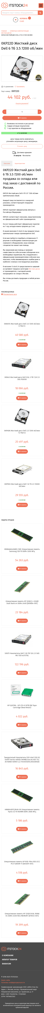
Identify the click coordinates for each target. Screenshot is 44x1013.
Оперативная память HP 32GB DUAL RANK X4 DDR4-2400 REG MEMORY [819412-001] (22, 915)
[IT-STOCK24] (11, 950)
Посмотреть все (10, 294)
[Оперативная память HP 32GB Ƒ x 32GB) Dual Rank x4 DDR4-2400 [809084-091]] (22, 587)
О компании (7, 955)
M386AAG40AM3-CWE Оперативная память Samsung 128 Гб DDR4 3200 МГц (22, 550)
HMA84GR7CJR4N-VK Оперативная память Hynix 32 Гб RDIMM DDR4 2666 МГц (22, 810)
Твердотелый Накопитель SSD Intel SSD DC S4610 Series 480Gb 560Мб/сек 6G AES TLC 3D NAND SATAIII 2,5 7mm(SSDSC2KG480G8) (22, 759)
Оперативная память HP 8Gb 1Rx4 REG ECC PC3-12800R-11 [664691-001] (22, 863)
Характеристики (20, 163)
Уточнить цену (22, 146)
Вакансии (6, 964)
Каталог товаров (9, 959)
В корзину (23, 118)
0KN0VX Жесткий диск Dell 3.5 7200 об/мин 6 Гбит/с (22, 325)
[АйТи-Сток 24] (14, 5)
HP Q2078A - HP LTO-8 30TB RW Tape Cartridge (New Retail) (22, 706)
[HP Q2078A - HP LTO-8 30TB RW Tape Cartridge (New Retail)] (22, 691)
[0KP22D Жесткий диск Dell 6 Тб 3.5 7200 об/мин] (22, 69)
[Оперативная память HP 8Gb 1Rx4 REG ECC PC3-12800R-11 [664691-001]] (22, 847)
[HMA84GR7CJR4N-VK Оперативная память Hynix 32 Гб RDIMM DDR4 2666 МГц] (22, 795)
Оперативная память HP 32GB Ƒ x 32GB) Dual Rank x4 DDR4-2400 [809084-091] (22, 602)
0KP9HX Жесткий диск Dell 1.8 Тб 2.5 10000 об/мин (22, 485)
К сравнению (8, 87)
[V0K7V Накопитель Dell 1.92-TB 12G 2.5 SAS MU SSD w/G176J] (22, 639)
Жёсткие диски (34, 269)
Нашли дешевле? (22, 103)
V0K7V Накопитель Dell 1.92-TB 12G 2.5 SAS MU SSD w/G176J (22, 654)
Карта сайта (5, 980)
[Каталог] (41, 7)
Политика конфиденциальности (13, 983)
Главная (4, 31)
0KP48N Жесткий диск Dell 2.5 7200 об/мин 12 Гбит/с (22, 432)
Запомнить (21, 87)
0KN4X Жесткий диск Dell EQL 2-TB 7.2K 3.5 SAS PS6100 (22, 378)
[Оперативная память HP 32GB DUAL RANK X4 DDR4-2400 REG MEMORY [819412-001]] (22, 899)
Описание (7, 163)
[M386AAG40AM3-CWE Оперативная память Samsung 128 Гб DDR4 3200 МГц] (22, 535)
